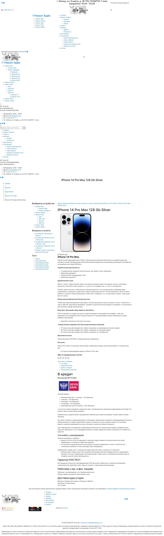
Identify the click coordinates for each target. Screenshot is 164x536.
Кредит (66, 30)
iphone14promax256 (42, 267)
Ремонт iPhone (40, 21)
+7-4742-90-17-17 (11, 118)
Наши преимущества (71, 38)
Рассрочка (67, 32)
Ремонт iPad (39, 23)
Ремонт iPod (39, 25)
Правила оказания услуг (72, 44)
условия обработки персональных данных (121, 489)
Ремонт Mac (39, 19)
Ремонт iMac (12, 68)
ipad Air (10, 90)
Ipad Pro (11, 92)
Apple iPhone (9, 192)
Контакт (63, 48)
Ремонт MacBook (14, 70)
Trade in (63, 25)
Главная (63, 15)
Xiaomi (66, 23)
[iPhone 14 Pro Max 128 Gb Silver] (75, 233)
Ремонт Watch (40, 27)
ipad (9, 86)
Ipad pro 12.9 (16, 97)
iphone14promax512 (42, 269)
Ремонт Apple (42, 15)
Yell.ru (66, 508)
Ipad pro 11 (15, 94)
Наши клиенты (69, 40)
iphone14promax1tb (41, 265)
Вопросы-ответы (69, 46)
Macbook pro (16, 76)
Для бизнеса (64, 34)
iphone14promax (40, 261)
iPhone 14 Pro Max (11, 196)
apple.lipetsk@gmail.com (13, 116)
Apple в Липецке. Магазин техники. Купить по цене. (75, 203)
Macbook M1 (16, 78)
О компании (64, 36)
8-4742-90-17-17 (8, 10)
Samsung (67, 21)
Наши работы (68, 42)
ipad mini (11, 88)
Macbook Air (16, 74)
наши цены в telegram (65, 361)
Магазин (63, 27)
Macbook (15, 72)
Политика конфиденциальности (91, 522)
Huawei (66, 19)
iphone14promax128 (42, 263)
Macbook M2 (16, 80)
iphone (37, 259)
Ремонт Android (65, 17)
